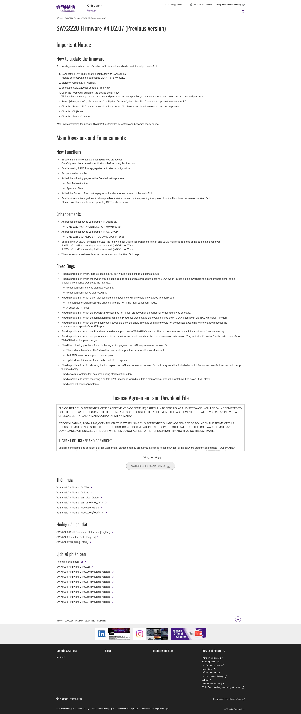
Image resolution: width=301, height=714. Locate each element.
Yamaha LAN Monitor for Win (72, 487)
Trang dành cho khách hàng (228, 4)
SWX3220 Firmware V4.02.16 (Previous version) (83, 586)
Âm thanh (91, 10)
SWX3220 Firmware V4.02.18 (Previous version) (83, 576)
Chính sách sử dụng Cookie (152, 708)
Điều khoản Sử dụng (101, 708)
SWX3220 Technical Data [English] (75, 537)
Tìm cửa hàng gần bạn (172, 4)
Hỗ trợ (59, 18)
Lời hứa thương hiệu (211, 665)
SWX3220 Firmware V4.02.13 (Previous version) (83, 596)
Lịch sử (205, 679)
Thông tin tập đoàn (210, 657)
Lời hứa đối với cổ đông (212, 676)
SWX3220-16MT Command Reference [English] (83, 532)
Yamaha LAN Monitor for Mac (72, 492)
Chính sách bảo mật (125, 708)
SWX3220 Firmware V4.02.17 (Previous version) (83, 581)
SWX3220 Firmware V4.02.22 (73, 566)
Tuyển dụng (207, 668)
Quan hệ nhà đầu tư (211, 683)
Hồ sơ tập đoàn (208, 661)
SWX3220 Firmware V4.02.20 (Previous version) (83, 571)
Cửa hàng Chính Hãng (163, 650)
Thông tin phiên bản (67, 561)
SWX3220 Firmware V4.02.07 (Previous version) (83, 601)
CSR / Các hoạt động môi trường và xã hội (221, 687)
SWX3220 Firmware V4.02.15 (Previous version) (83, 591)
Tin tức (108, 650)
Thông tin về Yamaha (211, 650)
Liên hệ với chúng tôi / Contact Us (70, 708)
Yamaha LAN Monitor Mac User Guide (77, 507)
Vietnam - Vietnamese (203, 4)
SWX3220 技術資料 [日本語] (72, 542)
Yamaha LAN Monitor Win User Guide (77, 497)
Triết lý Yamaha (209, 672)
